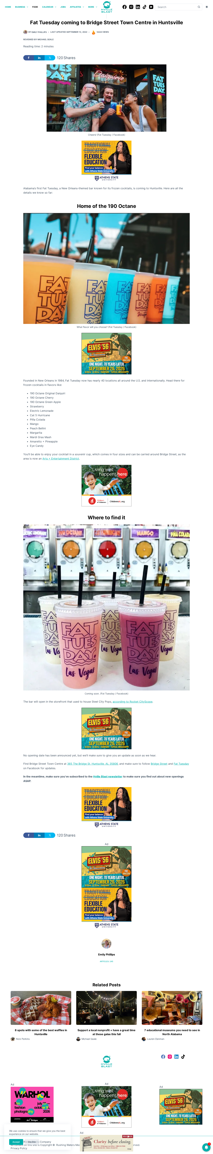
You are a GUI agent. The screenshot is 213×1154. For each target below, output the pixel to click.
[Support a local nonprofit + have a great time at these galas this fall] (106, 1008)
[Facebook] (124, 7)
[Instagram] (131, 7)
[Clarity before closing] (106, 1143)
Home (8, 7)
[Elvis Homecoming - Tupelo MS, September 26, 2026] (106, 353)
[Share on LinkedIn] (39, 57)
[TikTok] (144, 7)
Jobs (63, 7)
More (91, 7)
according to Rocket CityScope (132, 701)
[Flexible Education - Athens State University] (106, 161)
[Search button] (199, 7)
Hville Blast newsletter (107, 776)
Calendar (47, 7)
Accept (16, 1142)
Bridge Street (159, 763)
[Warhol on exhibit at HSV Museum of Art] (32, 1104)
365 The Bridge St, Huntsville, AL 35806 (92, 763)
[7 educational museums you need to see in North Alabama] (172, 1008)
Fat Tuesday (181, 763)
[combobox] (175, 7)
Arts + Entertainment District (60, 458)
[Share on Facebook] (28, 57)
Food (35, 7)
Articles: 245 (106, 961)
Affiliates (75, 7)
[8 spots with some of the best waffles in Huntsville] (41, 1008)
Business (20, 7)
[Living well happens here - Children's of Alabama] (106, 485)
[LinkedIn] (138, 7)
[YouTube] (151, 7)
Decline (32, 1142)
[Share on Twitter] (50, 57)
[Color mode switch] (207, 7)
